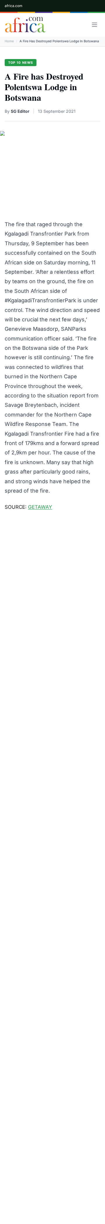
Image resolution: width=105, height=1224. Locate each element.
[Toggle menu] (94, 25)
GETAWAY (40, 507)
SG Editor (20, 111)
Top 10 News (20, 63)
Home (9, 41)
